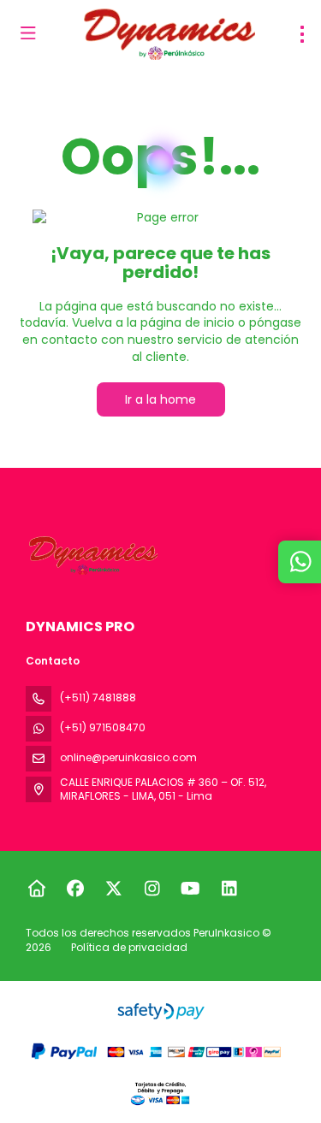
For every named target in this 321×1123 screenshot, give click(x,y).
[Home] (36, 889)
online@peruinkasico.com (128, 757)
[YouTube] (190, 889)
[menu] (302, 34)
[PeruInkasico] (92, 555)
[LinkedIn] (229, 889)
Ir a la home (160, 399)
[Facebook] (75, 889)
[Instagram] (152, 889)
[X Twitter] (113, 889)
